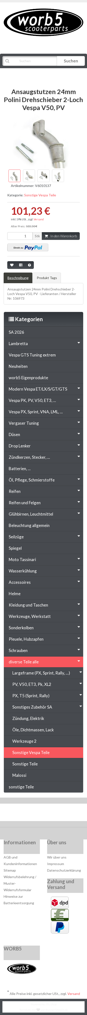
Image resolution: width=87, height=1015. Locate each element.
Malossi (19, 775)
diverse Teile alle (24, 661)
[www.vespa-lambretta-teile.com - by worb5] (43, 22)
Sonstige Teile (25, 763)
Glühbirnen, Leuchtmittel (31, 514)
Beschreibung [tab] (18, 278)
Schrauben (18, 650)
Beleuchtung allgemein (29, 525)
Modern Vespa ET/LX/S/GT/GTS (38, 389)
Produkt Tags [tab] (47, 278)
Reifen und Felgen (25, 502)
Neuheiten (18, 366)
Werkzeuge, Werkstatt (30, 616)
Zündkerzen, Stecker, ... (29, 457)
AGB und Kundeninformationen (20, 860)
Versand (39, 219)
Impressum (55, 864)
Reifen (15, 491)
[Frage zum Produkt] (29, 265)
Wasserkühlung (23, 570)
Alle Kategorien (27, 73)
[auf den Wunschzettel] (11, 265)
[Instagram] (58, 813)
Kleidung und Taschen (28, 605)
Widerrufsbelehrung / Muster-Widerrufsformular (20, 883)
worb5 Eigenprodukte (28, 377)
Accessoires (20, 582)
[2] (27, 247)
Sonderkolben (21, 627)
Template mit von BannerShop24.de (43, 1010)
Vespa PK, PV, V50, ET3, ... (32, 400)
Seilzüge (16, 536)
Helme (15, 593)
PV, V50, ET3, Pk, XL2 (31, 684)
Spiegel (15, 548)
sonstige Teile (21, 786)
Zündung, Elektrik (28, 718)
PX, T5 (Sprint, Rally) (31, 695)
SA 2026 (16, 332)
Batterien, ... (20, 468)
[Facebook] (29, 813)
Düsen (14, 434)
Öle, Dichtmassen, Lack (33, 729)
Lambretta (18, 343)
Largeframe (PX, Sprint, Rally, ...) (41, 672)
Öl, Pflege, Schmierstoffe (32, 479)
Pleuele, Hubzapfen (26, 639)
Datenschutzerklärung (64, 870)
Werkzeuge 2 (24, 741)
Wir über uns (56, 857)
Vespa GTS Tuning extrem (32, 354)
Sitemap (10, 870)
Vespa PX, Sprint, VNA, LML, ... (36, 411)
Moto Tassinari (22, 559)
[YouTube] (44, 813)
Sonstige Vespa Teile (40, 195)
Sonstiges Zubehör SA (32, 707)
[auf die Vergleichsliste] (20, 265)
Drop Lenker (20, 445)
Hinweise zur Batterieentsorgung (19, 899)
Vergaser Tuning (24, 423)
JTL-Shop (51, 1004)
